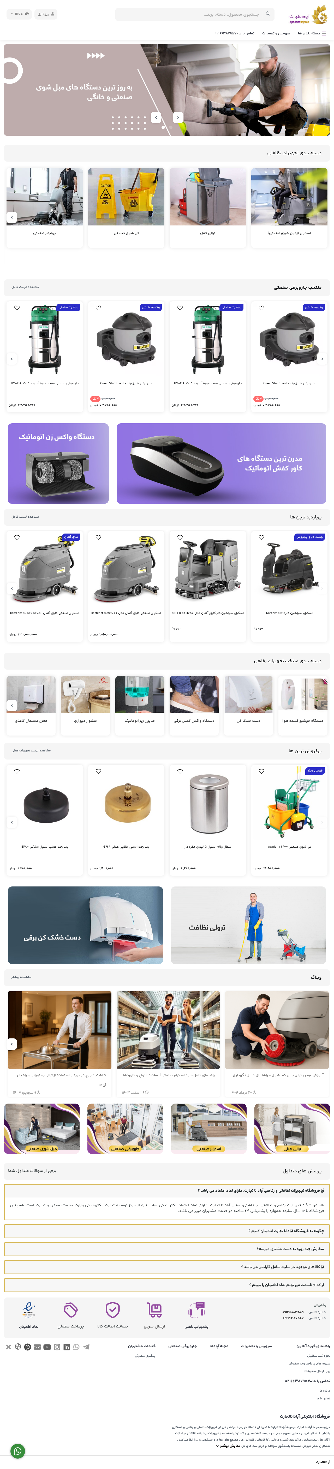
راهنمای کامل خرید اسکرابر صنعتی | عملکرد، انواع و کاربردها (169, 1075)
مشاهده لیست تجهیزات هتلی (31, 750)
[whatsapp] (76, 1348)
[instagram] (57, 1348)
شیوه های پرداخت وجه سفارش (309, 1364)
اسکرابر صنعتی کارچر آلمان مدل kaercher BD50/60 (126, 613)
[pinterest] (27, 1348)
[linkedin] (66, 1348)
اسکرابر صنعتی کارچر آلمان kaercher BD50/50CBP (44, 613)
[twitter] (8, 1348)
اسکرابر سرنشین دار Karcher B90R (289, 613)
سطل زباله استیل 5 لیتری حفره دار (207, 846)
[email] (37, 1348)
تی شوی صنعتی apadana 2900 (289, 846)
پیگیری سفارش (145, 1356)
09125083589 (293, 1312)
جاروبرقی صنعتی (182, 1346)
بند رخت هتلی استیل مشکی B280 (44, 846)
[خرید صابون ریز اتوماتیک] (167, 90)
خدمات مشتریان (142, 1346)
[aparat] (18, 1347)
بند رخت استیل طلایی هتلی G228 (126, 846)
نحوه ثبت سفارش (318, 1356)
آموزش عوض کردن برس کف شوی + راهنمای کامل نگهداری (278, 1075)
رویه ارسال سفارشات (317, 1371)
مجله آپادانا (219, 1346)
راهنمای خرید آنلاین (313, 1346)
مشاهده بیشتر (21, 977)
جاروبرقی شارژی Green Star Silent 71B (289, 383)
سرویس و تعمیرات (276, 33)
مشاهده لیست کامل (25, 287)
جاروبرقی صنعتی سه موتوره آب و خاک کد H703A (208, 383)
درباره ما (325, 1391)
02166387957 (293, 1318)
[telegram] (86, 1348)
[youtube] (47, 1348)
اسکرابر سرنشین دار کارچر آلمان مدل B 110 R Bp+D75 (208, 613)
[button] (170, 127)
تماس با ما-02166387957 (234, 33)
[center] (268, 14)
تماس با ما (323, 1399)
